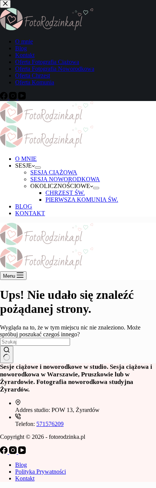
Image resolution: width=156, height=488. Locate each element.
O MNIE (26, 158)
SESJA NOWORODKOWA (65, 179)
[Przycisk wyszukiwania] (6, 354)
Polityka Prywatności (40, 471)
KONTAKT (30, 213)
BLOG (23, 206)
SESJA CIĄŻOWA (53, 172)
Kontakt (24, 478)
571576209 (50, 424)
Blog (21, 465)
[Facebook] (4, 452)
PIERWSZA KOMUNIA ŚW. (81, 199)
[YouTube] (22, 452)
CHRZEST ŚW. (65, 193)
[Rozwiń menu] (38, 167)
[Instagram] (13, 452)
